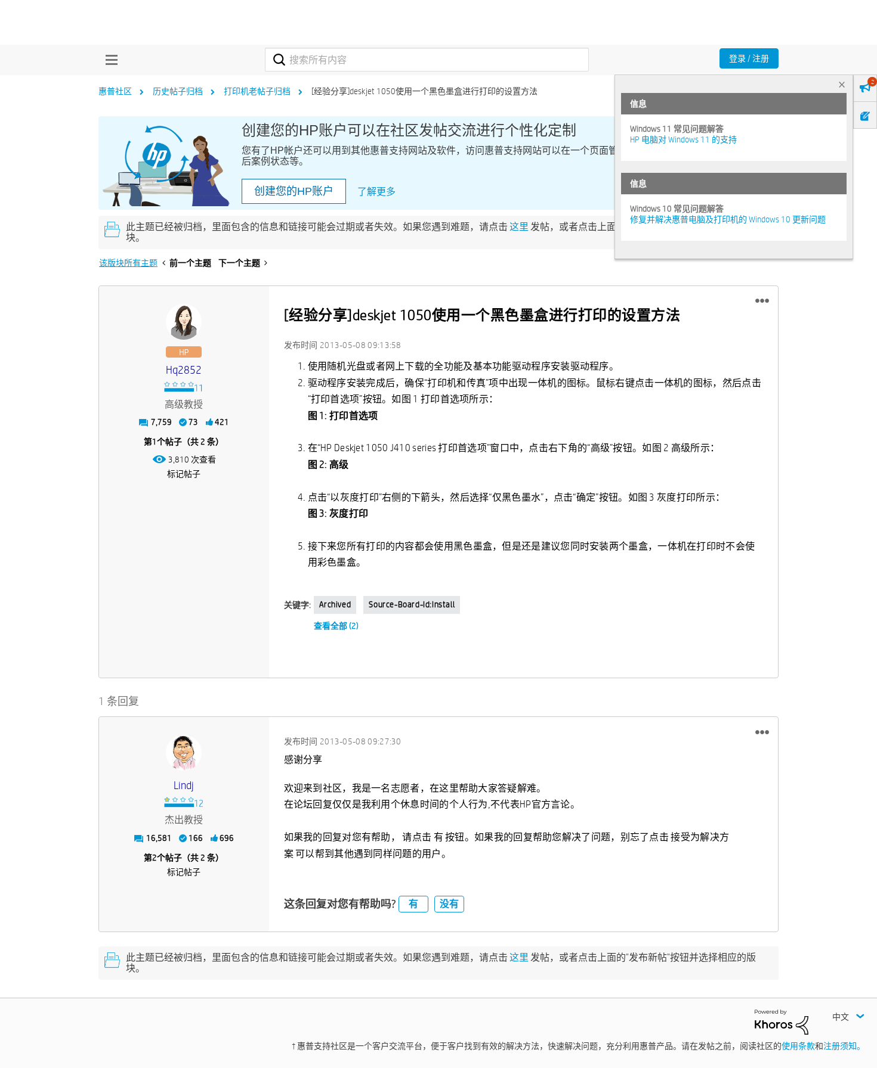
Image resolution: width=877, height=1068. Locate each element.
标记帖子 (183, 473)
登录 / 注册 (749, 58)
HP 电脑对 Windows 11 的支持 (683, 139)
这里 (519, 227)
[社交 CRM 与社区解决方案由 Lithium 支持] (781, 1021)
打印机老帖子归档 (257, 91)
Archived (335, 604)
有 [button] (413, 904)
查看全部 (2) (336, 625)
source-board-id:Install (412, 604)
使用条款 (798, 1046)
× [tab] (842, 84)
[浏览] (108, 59)
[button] (762, 301)
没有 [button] (449, 904)
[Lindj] (184, 753)
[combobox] (427, 60)
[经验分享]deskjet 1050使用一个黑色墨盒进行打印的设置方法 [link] (424, 91)
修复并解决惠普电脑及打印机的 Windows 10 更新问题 (728, 219)
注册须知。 (844, 1046)
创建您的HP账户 (293, 191)
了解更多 (376, 192)
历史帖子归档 (178, 91)
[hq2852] (184, 322)
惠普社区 (115, 91)
